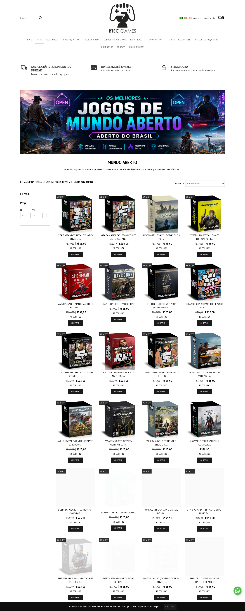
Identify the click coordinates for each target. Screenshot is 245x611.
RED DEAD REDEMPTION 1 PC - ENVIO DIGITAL (118, 374)
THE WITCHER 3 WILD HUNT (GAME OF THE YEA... (75, 580)
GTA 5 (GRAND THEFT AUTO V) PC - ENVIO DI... (75, 237)
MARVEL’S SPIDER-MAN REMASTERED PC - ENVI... (75, 305)
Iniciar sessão (209, 18)
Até (33, 210)
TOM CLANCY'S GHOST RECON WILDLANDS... (204, 374)
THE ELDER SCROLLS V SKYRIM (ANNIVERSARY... (161, 305)
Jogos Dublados (92, 39)
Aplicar (46, 215)
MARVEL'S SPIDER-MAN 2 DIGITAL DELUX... (161, 511)
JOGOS (39, 39)
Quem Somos (107, 47)
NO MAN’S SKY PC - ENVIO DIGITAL (118, 512)
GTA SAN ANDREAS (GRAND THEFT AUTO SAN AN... (118, 237)
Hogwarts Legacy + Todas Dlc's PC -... (161, 237)
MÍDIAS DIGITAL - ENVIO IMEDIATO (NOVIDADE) (50, 182)
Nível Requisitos (71, 39)
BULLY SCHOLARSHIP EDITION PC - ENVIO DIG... (75, 511)
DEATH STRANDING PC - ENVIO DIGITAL (118, 580)
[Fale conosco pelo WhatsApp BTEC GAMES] (237, 591)
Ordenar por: (180, 183)
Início (29, 39)
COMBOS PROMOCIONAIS (115, 39)
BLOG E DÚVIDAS (136, 47)
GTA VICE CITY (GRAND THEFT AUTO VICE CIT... (204, 305)
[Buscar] (40, 18)
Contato (121, 47)
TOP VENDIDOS (136, 39)
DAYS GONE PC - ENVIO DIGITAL (119, 304)
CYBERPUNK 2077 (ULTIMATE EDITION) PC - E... (204, 237)
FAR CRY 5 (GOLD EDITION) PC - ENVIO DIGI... (161, 443)
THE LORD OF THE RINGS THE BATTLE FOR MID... (204, 580)
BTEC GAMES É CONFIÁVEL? (178, 39)
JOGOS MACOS (52, 39)
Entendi (170, 606)
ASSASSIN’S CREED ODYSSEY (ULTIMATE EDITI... (118, 443)
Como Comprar (155, 39)
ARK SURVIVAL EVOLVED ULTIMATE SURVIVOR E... (75, 443)
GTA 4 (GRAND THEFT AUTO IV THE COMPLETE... (75, 374)
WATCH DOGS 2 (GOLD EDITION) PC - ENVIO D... (161, 580)
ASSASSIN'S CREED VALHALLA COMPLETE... (204, 443)
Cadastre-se (197, 18)
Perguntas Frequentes (206, 39)
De (21, 210)
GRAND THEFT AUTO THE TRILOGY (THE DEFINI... (161, 374)
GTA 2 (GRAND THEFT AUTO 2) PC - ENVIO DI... (204, 511)
